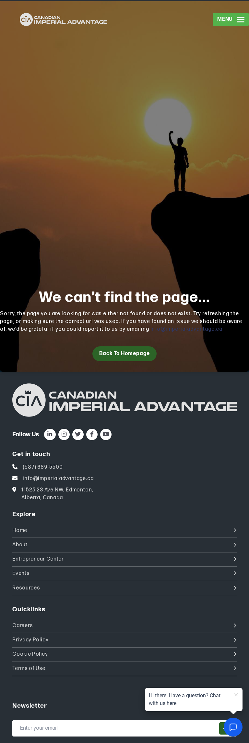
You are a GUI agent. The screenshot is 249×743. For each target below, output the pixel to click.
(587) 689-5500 (43, 467)
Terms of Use (28, 668)
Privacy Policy (30, 640)
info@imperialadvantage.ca (186, 329)
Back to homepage (124, 354)
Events (21, 573)
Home (19, 530)
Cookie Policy (30, 654)
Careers (22, 626)
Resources (26, 588)
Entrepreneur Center (38, 559)
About (19, 545)
